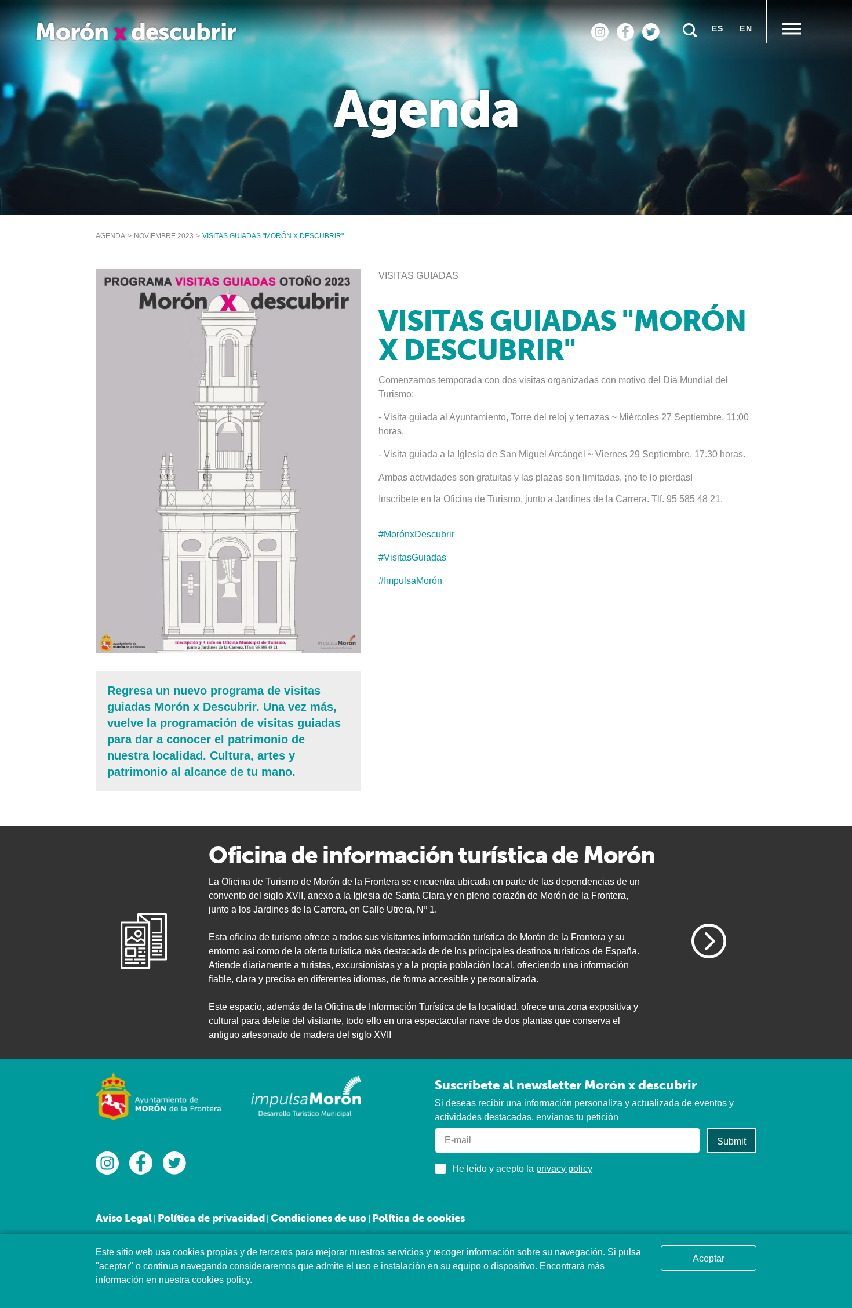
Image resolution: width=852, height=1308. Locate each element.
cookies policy (221, 1280)
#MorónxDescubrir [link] (416, 534)
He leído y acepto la (522, 1168)
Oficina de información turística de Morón (431, 855)
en (746, 28)
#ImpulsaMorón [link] (410, 581)
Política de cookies (418, 1218)
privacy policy (564, 1168)
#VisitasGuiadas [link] (412, 557)
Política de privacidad (211, 1218)
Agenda (110, 236)
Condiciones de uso (318, 1218)
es (718, 28)
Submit (731, 1141)
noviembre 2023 (164, 236)
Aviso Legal (124, 1218)
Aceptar (708, 1258)
